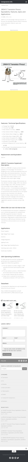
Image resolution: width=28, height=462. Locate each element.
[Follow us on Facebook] (19, 361)
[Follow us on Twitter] (26, 361)
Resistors (4, 401)
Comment (5, 328)
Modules (4, 384)
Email (16, 338)
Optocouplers (5, 391)
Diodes (4, 394)
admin (3, 17)
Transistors (4, 5)
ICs (3, 381)
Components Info (6, 2)
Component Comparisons (8, 397)
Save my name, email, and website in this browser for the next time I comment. (14, 349)
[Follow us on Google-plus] (21, 361)
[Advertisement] (14, 45)
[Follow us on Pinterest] (24, 361)
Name (4, 338)
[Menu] (26, 2)
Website (5, 343)
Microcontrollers (6, 387)
